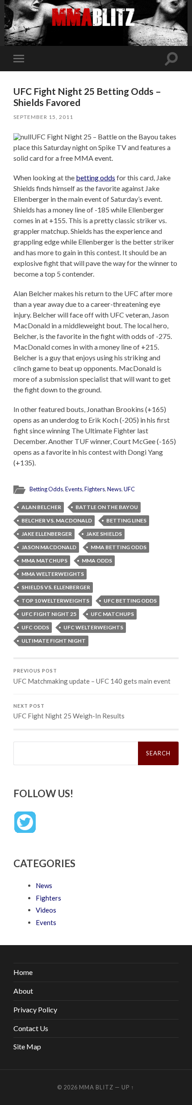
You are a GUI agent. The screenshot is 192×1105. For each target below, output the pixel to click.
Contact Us (30, 1028)
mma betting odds (118, 547)
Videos (46, 910)
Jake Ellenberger (46, 533)
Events (73, 489)
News (114, 489)
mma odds (97, 560)
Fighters (94, 489)
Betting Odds (46, 489)
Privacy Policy (35, 1009)
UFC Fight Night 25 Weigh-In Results (69, 711)
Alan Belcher (41, 507)
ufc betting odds (130, 600)
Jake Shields (104, 533)
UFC (129, 489)
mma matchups (44, 560)
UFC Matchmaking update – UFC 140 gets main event (92, 676)
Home (23, 972)
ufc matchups (112, 614)
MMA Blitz (96, 1087)
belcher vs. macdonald (56, 520)
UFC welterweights (93, 627)
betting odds (95, 177)
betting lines (126, 520)
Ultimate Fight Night (53, 640)
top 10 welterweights (55, 600)
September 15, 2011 (43, 117)
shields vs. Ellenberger (55, 587)
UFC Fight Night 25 (48, 614)
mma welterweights (52, 574)
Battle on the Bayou (106, 507)
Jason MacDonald (48, 547)
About (23, 991)
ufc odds (35, 627)
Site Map (27, 1046)
